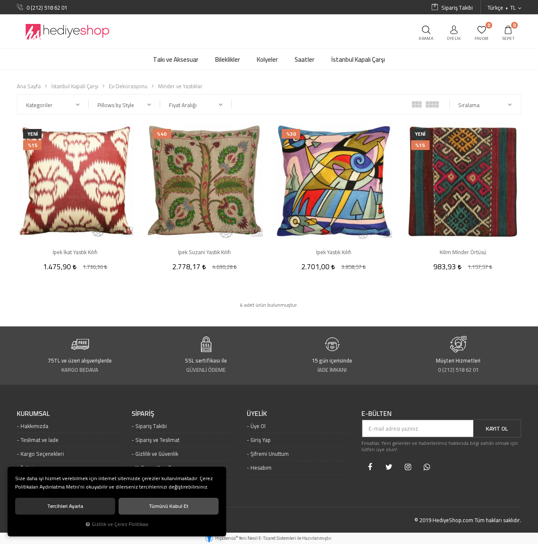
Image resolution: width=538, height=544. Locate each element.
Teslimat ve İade (39, 440)
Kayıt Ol (497, 428)
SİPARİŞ (143, 414)
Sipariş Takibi (151, 426)
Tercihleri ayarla (65, 506)
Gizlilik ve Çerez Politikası (120, 524)
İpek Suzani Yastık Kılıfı (204, 252)
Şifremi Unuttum (270, 454)
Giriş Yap (261, 440)
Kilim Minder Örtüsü (463, 252)
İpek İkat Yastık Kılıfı (75, 252)
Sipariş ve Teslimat (157, 440)
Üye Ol (258, 426)
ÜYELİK (257, 414)
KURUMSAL (33, 414)
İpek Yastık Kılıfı (333, 252)
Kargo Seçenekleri (42, 454)
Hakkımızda (34, 426)
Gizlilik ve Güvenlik (156, 454)
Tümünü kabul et (168, 506)
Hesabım (261, 468)
